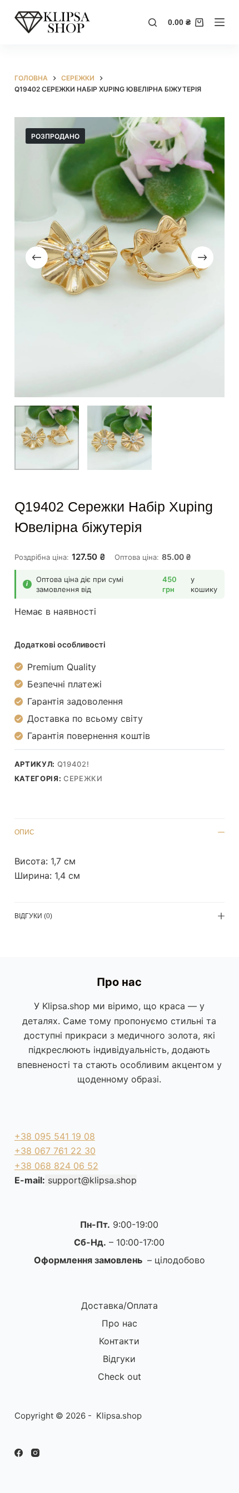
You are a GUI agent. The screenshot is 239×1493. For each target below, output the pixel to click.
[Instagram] (35, 1453)
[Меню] (220, 22)
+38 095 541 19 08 (54, 1136)
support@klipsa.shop (92, 1180)
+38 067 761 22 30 (55, 1150)
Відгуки (119, 1358)
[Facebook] (18, 1453)
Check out (119, 1376)
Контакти (119, 1341)
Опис (24, 832)
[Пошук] (152, 22)
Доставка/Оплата (119, 1305)
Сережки (83, 778)
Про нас (119, 1323)
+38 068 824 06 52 (56, 1165)
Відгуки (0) (33, 916)
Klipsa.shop (66, 1005)
